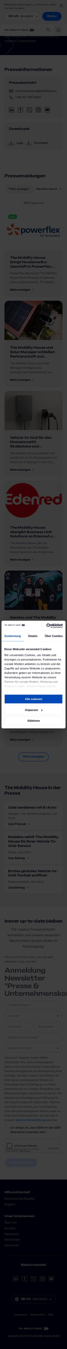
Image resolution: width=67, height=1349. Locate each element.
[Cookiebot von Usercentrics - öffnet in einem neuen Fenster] (47, 625)
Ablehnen (33, 720)
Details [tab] (32, 636)
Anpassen (31, 709)
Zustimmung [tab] (12, 636)
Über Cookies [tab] (54, 636)
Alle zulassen (33, 699)
